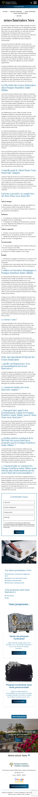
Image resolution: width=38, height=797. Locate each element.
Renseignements (19, 6)
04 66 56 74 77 (31, 2)
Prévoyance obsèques (19, 786)
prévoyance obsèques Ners (15, 583)
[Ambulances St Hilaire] (9, 3)
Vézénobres (10, 596)
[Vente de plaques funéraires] (19, 634)
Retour (19, 16)
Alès (7, 598)
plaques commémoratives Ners (16, 578)
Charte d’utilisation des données (24, 792)
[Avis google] (19, 780)
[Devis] (19, 735)
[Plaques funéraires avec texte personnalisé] (19, 683)
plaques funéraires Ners (14, 580)
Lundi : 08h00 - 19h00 (19, 775)
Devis (19, 740)
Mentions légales (7, 792)
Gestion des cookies (23, 794)
